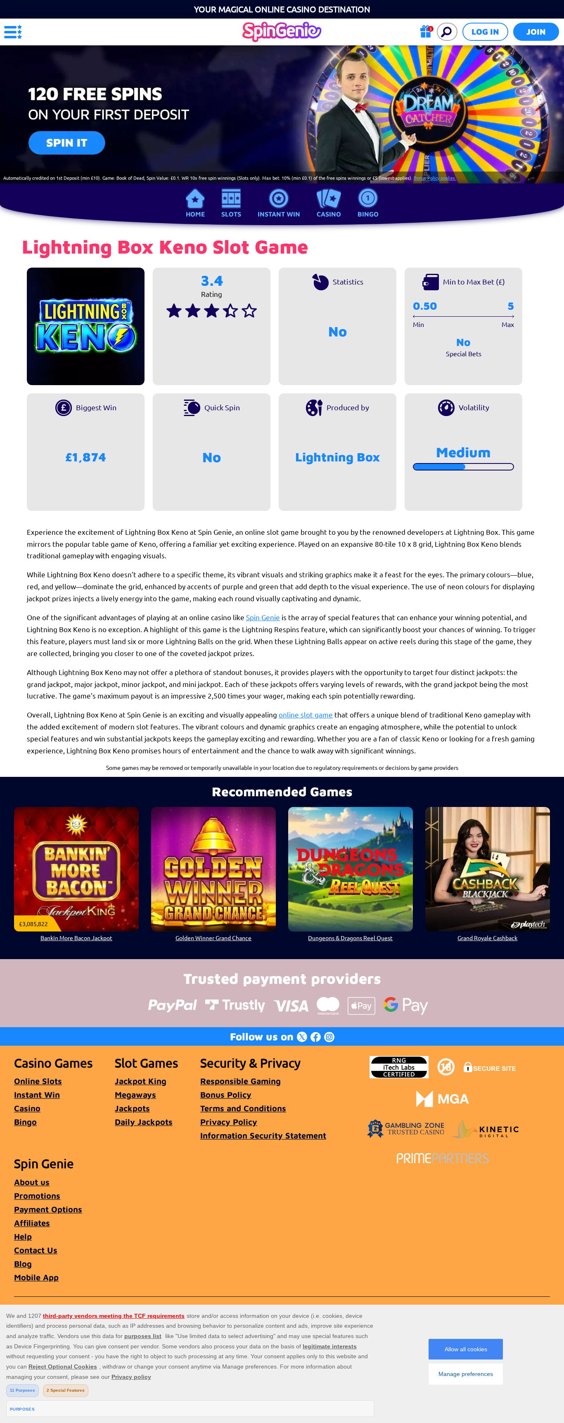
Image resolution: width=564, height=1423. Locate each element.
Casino (329, 214)
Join (536, 31)
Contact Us (35, 1250)
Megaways (135, 1094)
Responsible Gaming (240, 1081)
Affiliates (32, 1223)
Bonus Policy (225, 1094)
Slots (231, 214)
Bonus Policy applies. (435, 177)
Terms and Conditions (243, 1108)
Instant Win (279, 214)
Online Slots (38, 1081)
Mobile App (36, 1277)
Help (23, 1236)
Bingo (368, 214)
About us (32, 1182)
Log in (485, 31)
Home (195, 214)
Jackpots (132, 1108)
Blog (23, 1263)
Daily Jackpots (144, 1122)
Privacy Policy (228, 1122)
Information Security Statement (263, 1135)
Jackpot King (140, 1081)
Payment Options (48, 1209)
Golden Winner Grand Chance (213, 937)
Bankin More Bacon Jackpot (76, 937)
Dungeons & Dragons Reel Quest (350, 937)
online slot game (306, 714)
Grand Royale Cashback (487, 937)
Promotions (37, 1195)
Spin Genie (263, 617)
